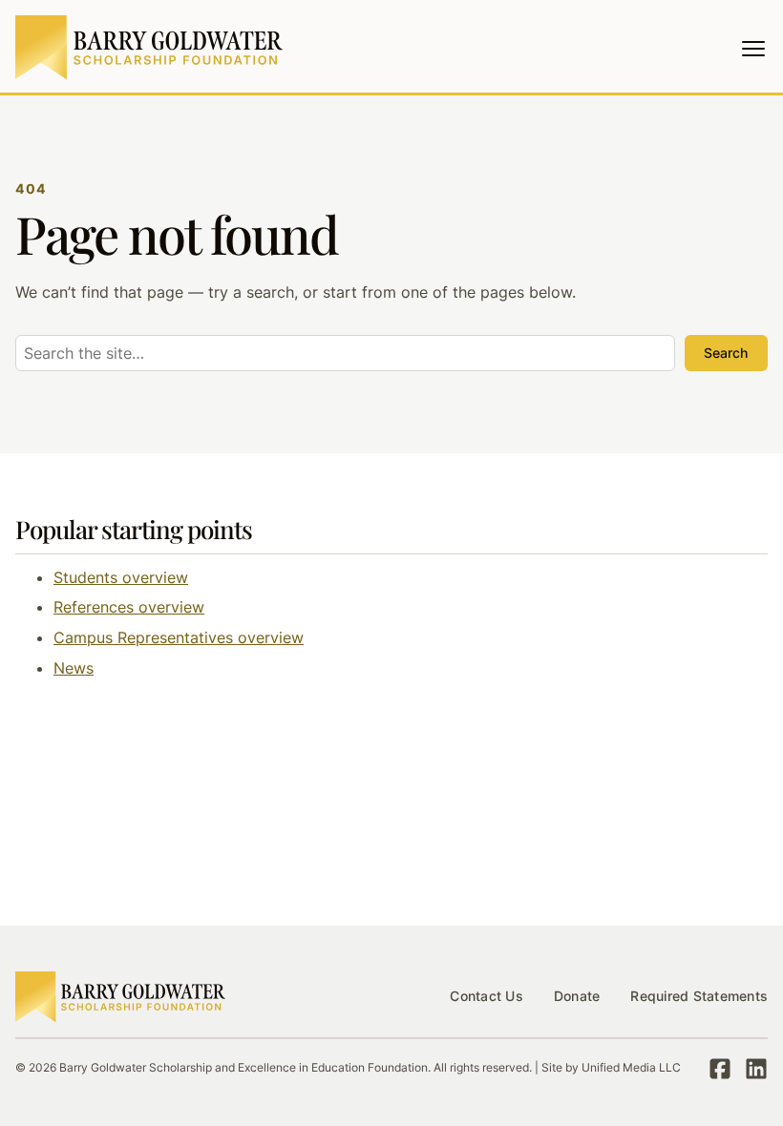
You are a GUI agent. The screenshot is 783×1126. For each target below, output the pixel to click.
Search (726, 352)
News (73, 668)
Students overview (120, 577)
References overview (128, 606)
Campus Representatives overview (178, 637)
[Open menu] (753, 48)
